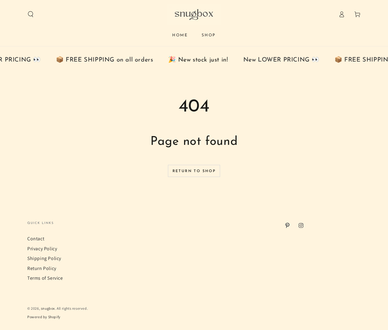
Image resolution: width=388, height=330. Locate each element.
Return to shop (194, 171)
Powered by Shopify (44, 317)
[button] (30, 14)
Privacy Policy (42, 248)
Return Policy (41, 268)
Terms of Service (45, 278)
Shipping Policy (44, 258)
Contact (35, 238)
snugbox (48, 308)
